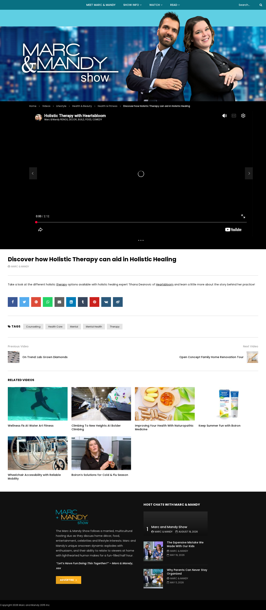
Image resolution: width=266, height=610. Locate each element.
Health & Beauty (82, 106)
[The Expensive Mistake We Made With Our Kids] (153, 551)
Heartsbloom (165, 284)
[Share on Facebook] (13, 302)
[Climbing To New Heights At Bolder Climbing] (101, 404)
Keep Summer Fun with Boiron (219, 426)
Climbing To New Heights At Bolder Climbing (96, 427)
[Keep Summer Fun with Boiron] (228, 404)
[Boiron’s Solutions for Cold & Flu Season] (101, 453)
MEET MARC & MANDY (100, 5)
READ (173, 5)
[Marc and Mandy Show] (133, 55)
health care (55, 326)
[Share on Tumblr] (83, 302)
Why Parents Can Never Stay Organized (187, 572)
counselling (33, 326)
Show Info (131, 5)
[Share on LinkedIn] (71, 302)
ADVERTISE (68, 580)
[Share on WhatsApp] (48, 302)
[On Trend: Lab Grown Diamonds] (33, 173)
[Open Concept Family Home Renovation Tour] (252, 357)
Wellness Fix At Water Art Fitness (31, 426)
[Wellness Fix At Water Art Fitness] (38, 404)
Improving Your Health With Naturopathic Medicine (164, 427)
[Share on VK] (106, 302)
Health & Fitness (107, 106)
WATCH (154, 5)
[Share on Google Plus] (36, 302)
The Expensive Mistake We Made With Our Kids (185, 544)
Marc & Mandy (20, 266)
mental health (94, 326)
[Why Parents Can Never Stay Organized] (153, 578)
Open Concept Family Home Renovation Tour (211, 357)
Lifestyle (61, 106)
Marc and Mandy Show (169, 527)
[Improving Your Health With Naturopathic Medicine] (165, 404)
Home (32, 106)
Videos (46, 106)
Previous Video (18, 346)
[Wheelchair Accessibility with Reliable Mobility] (38, 453)
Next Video (250, 346)
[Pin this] (94, 302)
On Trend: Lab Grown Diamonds (45, 357)
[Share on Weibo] (118, 302)
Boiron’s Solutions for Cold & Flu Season (99, 475)
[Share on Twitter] (24, 302)
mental (74, 326)
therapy (61, 284)
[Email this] (59, 302)
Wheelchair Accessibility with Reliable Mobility (34, 477)
